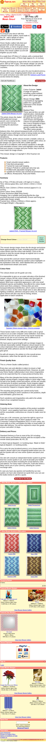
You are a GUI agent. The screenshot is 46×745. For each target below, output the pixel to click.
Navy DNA (34, 554)
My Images (32, 4)
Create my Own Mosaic (5, 9)
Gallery (8, 14)
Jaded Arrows (12, 505)
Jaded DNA (26, 14)
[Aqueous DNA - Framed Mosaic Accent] (12, 575)
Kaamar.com (10, 1)
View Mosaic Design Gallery (23, 693)
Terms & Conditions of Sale (8, 736)
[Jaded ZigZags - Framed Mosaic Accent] (12, 526)
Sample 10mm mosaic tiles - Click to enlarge (23, 328)
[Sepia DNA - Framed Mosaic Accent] (34, 575)
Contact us (3, 737)
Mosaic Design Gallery (13, 9)
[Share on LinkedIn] (34, 26)
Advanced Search (23, 728)
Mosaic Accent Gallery (20, 9)
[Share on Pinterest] (39, 26)
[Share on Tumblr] (7, 30)
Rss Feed (41, 1)
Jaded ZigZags (11, 528)
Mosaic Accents (17, 14)
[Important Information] (45, 730)
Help (29, 1)
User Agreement (5, 732)
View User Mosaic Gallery (23, 717)
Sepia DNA (34, 576)
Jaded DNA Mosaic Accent (11, 113)
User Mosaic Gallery (34, 9)
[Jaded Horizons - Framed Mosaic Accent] (34, 527)
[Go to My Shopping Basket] (45, 580)
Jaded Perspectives (34, 505)
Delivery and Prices (38, 75)
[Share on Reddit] (3, 30)
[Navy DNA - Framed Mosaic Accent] (34, 553)
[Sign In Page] (45, 661)
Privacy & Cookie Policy (7, 734)
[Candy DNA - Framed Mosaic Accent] (12, 552)
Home (2, 14)
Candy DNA (11, 554)
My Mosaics (24, 4)
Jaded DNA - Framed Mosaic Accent (23, 231)
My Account (41, 4)
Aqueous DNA (11, 576)
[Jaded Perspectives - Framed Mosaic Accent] (34, 504)
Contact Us (42, 9)
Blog (34, 1)
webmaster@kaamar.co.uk (13, 739)
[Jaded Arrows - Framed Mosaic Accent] (12, 504)
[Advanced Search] (45, 719)
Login (2, 665)
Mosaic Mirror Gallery (27, 9)
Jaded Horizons (34, 528)
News (25, 1)
